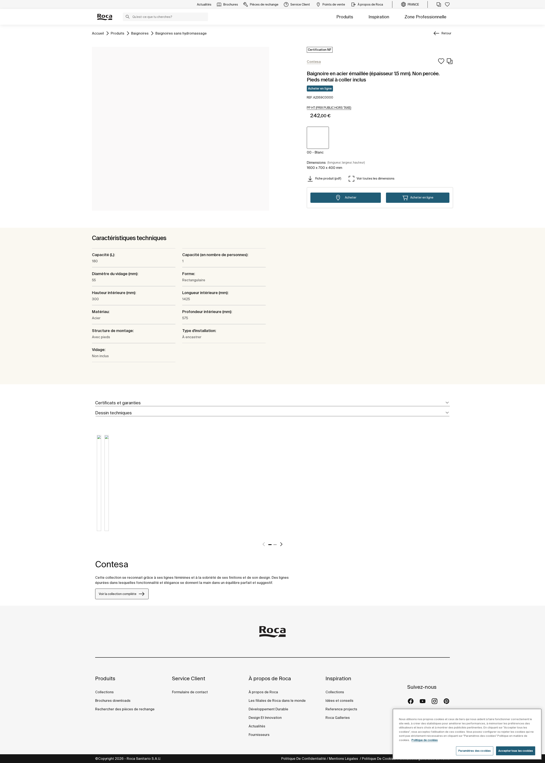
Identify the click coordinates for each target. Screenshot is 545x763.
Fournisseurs (259, 735)
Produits (344, 16)
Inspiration (379, 16)
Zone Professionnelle (425, 16)
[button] (127, 17)
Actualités (257, 726)
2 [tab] (275, 544)
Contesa (111, 564)
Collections (104, 692)
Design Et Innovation (265, 717)
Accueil (98, 33)
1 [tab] (270, 544)
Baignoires (140, 33)
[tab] (272, 403)
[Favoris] (447, 4)
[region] (467, 734)
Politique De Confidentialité (303, 758)
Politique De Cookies (379, 758)
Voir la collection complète (117, 594)
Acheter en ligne (320, 88)
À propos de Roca (270, 678)
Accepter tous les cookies (515, 750)
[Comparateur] (438, 4)
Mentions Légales (344, 758)
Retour (446, 33)
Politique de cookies (425, 740)
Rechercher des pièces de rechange (125, 709)
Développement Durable (268, 709)
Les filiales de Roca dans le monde (277, 700)
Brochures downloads (113, 700)
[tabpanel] (99, 486)
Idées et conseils (339, 700)
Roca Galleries (338, 717)
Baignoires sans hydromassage (181, 33)
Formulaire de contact (190, 692)
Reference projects (341, 709)
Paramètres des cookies (474, 750)
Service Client (188, 678)
